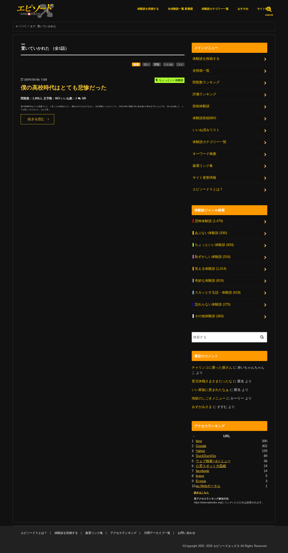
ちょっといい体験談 (214, 245)
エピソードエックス (226, 546)
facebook (202, 471)
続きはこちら (201, 492)
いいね (168, 64)
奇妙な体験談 (209, 280)
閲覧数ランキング (206, 82)
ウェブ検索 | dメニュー (213, 461)
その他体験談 (209, 316)
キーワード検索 (204, 154)
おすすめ (243, 8)
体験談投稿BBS (204, 118)
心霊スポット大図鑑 (211, 466)
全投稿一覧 (201, 70)
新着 (136, 64)
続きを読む (36, 119)
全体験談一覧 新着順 (180, 8)
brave (200, 476)
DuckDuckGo (206, 456)
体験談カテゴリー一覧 (215, 8)
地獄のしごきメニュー (208, 398)
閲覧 (157, 64)
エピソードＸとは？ (208, 189)
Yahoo (200, 451)
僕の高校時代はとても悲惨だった (64, 88)
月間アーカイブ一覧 (157, 533)
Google (201, 446)
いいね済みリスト (206, 130)
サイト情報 (264, 8)
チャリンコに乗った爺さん (212, 367)
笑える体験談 (210, 268)
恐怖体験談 (209, 221)
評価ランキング (204, 94)
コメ (180, 64)
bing (199, 441)
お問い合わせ (186, 533)
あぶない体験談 (211, 233)
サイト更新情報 (204, 177)
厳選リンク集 (203, 165)
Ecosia (201, 481)
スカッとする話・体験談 (218, 292)
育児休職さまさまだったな (212, 381)
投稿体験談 (201, 106)
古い (146, 64)
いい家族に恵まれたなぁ (210, 390)
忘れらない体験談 (212, 304)
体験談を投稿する (148, 8)
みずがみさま (202, 407)
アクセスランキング (123, 533)
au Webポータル (208, 486)
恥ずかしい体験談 (212, 257)
